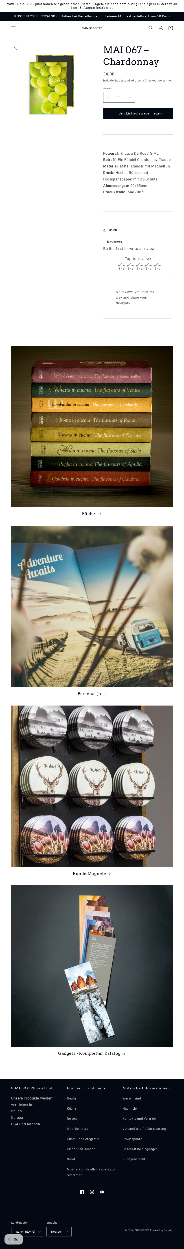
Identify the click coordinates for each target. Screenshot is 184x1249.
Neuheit (73, 1098)
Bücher (89, 513)
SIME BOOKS (142, 1230)
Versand (124, 80)
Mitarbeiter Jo (77, 1128)
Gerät (71, 1159)
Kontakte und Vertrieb (139, 1118)
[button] (13, 28)
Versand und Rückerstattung (144, 1128)
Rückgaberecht (134, 1159)
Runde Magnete (89, 873)
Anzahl (107, 88)
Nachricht (130, 1108)
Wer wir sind (132, 1098)
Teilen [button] (112, 230)
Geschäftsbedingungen (140, 1149)
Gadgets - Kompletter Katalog (89, 1053)
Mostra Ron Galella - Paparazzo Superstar (91, 1172)
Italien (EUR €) (25, 1231)
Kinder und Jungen (81, 1149)
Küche (71, 1108)
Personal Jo (89, 693)
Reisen (72, 1118)
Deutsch (57, 1231)
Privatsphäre (132, 1139)
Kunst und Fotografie (83, 1139)
